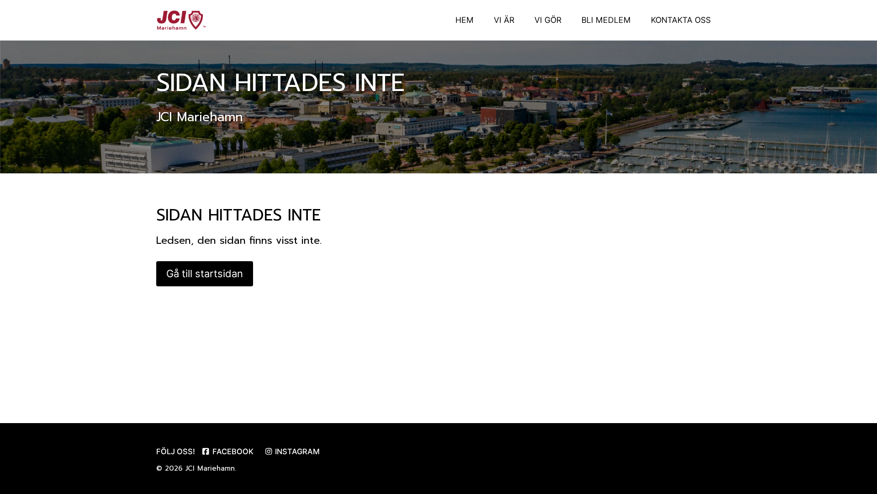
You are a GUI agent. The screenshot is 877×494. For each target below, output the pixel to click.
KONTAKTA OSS (681, 20)
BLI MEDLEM (606, 20)
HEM (464, 20)
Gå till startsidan (204, 273)
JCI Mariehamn (210, 468)
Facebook (232, 451)
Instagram (296, 451)
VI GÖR (547, 20)
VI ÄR (504, 20)
